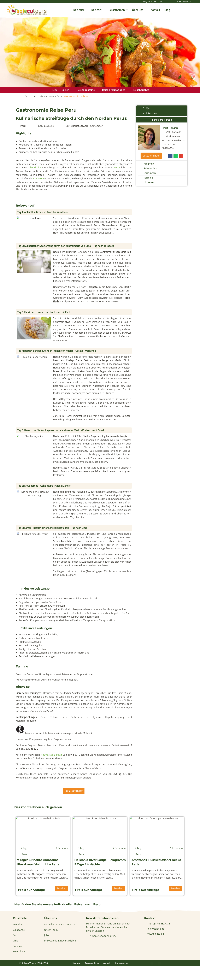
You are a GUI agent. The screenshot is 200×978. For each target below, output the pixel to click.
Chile (15, 940)
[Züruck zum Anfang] (195, 972)
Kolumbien (19, 951)
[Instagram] (166, 962)
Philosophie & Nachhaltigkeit (60, 940)
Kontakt (107, 963)
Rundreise (38, 178)
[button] (74, 212)
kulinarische (34, 167)
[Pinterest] (159, 962)
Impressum (121, 963)
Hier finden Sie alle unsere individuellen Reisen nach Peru (57, 904)
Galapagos (19, 929)
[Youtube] (173, 962)
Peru (59, 96)
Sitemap (76, 963)
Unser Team (51, 929)
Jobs (46, 935)
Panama (17, 946)
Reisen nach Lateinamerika (39, 96)
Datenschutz (92, 963)
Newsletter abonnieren (102, 918)
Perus (117, 167)
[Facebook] (152, 962)
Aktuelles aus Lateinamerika (59, 924)
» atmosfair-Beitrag (51, 754)
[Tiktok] (181, 962)
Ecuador (17, 924)
